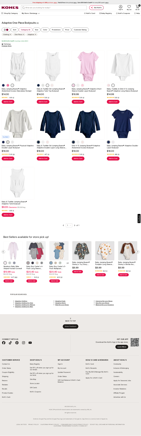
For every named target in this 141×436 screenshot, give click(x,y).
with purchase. (45, 2)
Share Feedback (70, 326)
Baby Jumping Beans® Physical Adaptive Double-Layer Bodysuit (18, 147)
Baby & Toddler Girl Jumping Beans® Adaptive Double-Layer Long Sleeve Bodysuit (51, 147)
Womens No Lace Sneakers (105, 305)
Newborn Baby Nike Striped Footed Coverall (13, 267)
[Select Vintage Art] (108, 85)
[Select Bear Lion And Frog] (60, 263)
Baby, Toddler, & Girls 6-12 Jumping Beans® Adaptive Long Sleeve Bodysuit (122, 90)
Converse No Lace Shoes (104, 301)
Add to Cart (8, 102)
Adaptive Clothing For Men (24, 306)
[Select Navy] (3, 85)
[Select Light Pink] (52, 85)
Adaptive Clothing (21, 301)
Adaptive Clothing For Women (25, 305)
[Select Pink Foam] (5, 263)
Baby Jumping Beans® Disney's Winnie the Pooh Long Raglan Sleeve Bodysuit (127, 263)
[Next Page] (74, 225)
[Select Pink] (7, 85)
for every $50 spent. (93, 2)
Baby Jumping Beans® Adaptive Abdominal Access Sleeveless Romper (17, 90)
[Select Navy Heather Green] (32, 263)
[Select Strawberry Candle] (82, 85)
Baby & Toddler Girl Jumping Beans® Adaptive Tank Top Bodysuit (51, 90)
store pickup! (67, 2)
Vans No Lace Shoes (102, 303)
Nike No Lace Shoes (62, 305)
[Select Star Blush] (73, 85)
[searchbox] (54, 7)
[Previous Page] (63, 225)
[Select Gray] (43, 85)
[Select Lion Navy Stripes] (41, 263)
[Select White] (12, 85)
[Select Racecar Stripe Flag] (28, 263)
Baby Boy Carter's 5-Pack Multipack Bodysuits (57, 267)
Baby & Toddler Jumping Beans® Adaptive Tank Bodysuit (14, 203)
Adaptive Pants (60, 301)
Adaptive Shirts (60, 303)
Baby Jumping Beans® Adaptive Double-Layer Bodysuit (123, 147)
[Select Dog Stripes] (37, 263)
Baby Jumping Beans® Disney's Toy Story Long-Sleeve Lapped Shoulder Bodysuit (81, 263)
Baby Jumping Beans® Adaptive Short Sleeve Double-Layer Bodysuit (86, 90)
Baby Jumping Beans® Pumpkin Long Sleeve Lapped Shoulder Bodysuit (104, 263)
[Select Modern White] (78, 85)
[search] (23, 7)
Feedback (139, 218)
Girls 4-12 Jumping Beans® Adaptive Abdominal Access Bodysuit (86, 147)
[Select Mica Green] (9, 263)
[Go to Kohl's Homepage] (10, 7)
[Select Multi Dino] (55, 263)
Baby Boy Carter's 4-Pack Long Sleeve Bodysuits (34, 267)
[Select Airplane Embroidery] (51, 263)
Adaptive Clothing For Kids (24, 303)
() (13, 97)
